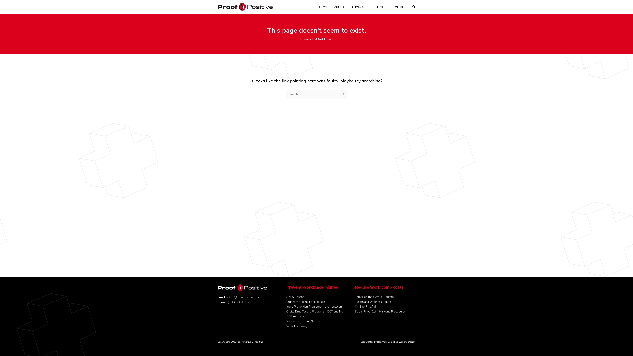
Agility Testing (295, 297)
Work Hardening (296, 326)
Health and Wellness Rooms (373, 302)
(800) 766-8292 (238, 302)
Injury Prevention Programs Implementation (314, 307)
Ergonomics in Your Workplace (305, 302)
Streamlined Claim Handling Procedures (380, 311)
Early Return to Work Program (374, 297)
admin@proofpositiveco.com (244, 297)
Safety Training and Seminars (304, 321)
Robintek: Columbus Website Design (396, 341)
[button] (366, 7)
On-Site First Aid (365, 307)
